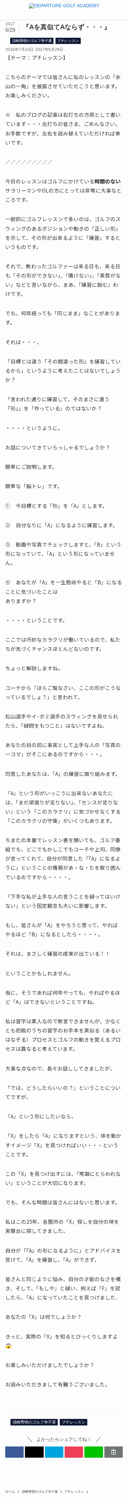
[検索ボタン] (118, 10)
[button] (14, 1452)
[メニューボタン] (10, 10)
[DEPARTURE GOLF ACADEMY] (64, 10)
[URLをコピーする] (113, 1452)
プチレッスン (68, 41)
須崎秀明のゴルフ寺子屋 (32, 41)
